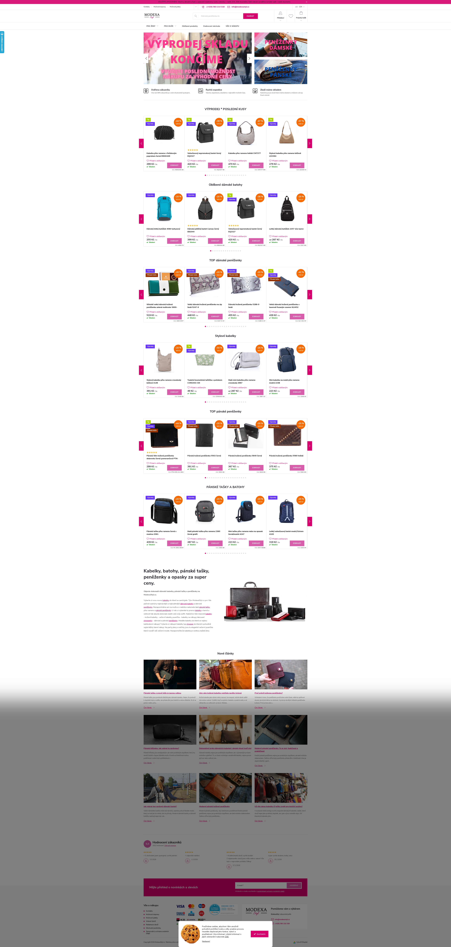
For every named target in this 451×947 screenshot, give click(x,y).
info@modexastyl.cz (282, 919)
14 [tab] (232, 175)
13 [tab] (230, 175)
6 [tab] (216, 175)
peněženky (148, 607)
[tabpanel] (164, 143)
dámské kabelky (186, 603)
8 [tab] (220, 175)
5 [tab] (213, 175)
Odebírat (294, 885)
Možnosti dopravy (160, 7)
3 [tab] (209, 175)
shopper (190, 624)
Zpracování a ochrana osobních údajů (157, 932)
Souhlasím (261, 934)
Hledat (250, 16)
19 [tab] (243, 175)
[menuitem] (152, 26)
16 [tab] (237, 175)
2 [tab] (207, 175)
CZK (300, 7)
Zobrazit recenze (170, 846)
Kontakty (147, 7)
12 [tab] (228, 175)
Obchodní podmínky (153, 928)
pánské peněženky (163, 610)
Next (309, 143)
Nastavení (206, 941)
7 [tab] (218, 175)
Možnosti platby (175, 7)
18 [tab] (241, 175)
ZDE (227, 937)
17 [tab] (239, 175)
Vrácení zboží (151, 921)
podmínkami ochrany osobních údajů (270, 891)
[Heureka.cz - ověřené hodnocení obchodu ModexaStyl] (223, 909)
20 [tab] (245, 175)
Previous (141, 143)
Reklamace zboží (152, 925)
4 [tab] (211, 175)
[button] (146, 58)
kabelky (209, 614)
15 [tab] (235, 175)
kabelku (166, 600)
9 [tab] (222, 175)
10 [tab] (224, 175)
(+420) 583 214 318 (282, 923)
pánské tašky (204, 607)
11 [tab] (226, 175)
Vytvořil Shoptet (301, 942)
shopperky (148, 620)
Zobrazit (174, 165)
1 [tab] (205, 175)
